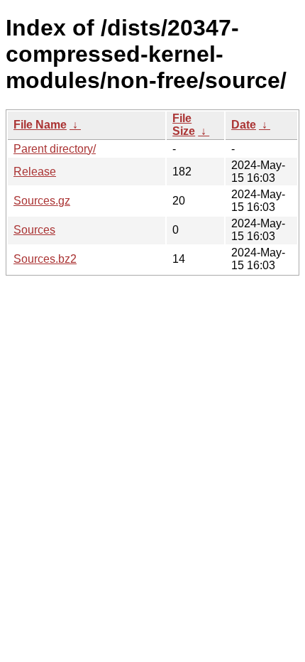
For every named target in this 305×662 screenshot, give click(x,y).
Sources (34, 230)
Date (243, 125)
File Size (183, 124)
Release (34, 172)
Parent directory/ (54, 149)
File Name (40, 125)
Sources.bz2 (45, 259)
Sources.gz (41, 201)
